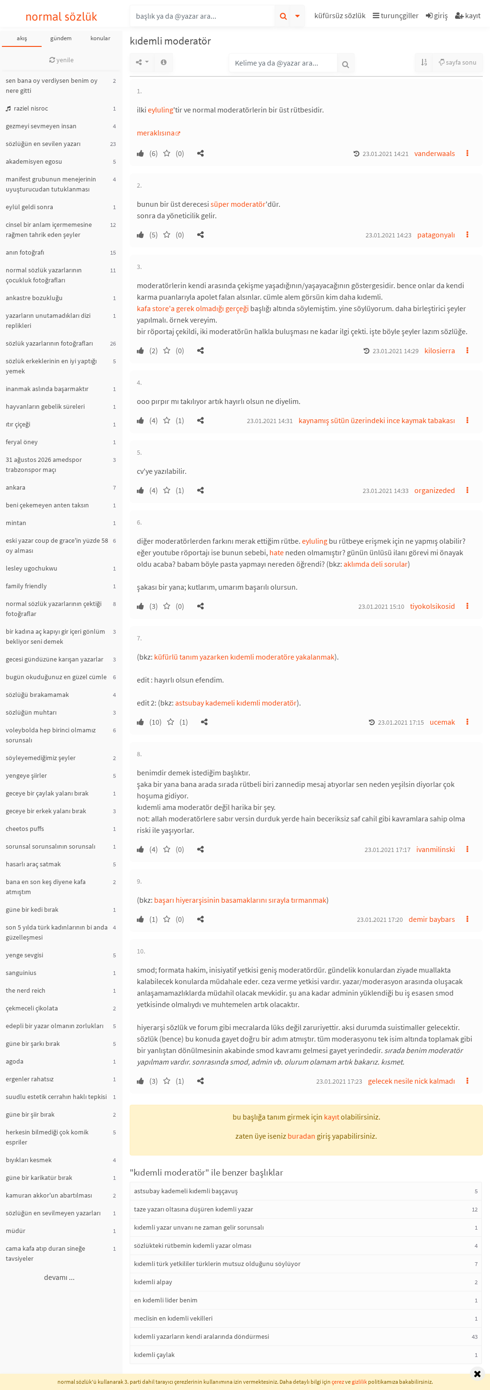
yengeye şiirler (26, 775)
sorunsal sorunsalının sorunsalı (50, 846)
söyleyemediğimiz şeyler (41, 757)
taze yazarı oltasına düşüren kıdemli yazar (193, 1209)
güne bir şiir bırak (30, 1114)
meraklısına (156, 132)
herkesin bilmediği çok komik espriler (47, 1137)
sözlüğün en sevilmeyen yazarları (53, 1213)
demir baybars (432, 919)
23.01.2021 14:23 (389, 235)
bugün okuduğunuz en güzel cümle (56, 677)
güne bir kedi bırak (32, 909)
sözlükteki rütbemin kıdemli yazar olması (192, 1245)
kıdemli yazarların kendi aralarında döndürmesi (201, 1336)
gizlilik (359, 1381)
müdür (15, 1230)
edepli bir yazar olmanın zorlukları (54, 1025)
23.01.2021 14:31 (270, 420)
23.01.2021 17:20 (380, 919)
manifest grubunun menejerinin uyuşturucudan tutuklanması (51, 184)
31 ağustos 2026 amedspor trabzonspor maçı (44, 464)
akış (22, 38)
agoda (14, 1061)
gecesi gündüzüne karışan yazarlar (54, 659)
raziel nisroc (30, 108)
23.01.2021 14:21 (386, 153)
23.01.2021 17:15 (401, 722)
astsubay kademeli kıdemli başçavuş (186, 1191)
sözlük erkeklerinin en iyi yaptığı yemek (51, 366)
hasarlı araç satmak (33, 864)
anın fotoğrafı (25, 252)
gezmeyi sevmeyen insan (41, 126)
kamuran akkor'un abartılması (49, 1195)
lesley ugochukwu (31, 568)
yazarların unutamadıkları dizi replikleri (48, 320)
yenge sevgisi (24, 955)
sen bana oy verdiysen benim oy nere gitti (52, 85)
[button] (341, 17)
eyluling (160, 109)
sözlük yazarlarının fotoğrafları (49, 343)
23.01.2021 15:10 (381, 606)
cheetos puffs (25, 828)
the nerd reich (25, 990)
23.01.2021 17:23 (339, 1081)
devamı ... (59, 1277)
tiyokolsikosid (432, 606)
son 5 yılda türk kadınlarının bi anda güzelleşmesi (57, 932)
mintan (16, 522)
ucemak (442, 722)
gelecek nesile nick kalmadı (411, 1081)
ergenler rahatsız (30, 1079)
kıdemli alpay (153, 1282)
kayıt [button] (331, 1116)
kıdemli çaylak (154, 1354)
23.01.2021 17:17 (388, 849)
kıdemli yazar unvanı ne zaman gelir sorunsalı (199, 1227)
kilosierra (439, 350)
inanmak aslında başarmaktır (47, 388)
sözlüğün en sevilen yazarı (43, 143)
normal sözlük (61, 16)
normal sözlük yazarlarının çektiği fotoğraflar (53, 608)
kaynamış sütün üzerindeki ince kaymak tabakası (377, 420)
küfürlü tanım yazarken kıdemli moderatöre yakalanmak (244, 656)
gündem (61, 38)
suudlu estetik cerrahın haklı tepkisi (56, 1096)
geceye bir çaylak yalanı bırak (47, 793)
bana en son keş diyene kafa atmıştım (46, 886)
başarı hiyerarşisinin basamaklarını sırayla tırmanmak (240, 900)
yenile (64, 60)
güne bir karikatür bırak (39, 1177)
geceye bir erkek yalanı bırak (46, 811)
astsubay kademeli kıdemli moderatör (236, 702)
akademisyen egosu (34, 161)
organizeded (434, 490)
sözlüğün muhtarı (31, 712)
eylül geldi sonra (29, 206)
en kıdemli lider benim (166, 1300)
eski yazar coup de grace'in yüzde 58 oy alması (57, 545)
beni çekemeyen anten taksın (47, 505)
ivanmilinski (435, 849)
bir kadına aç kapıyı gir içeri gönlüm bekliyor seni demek (55, 636)
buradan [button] (301, 1136)
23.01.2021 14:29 (396, 351)
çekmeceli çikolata (32, 1008)
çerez (338, 1381)
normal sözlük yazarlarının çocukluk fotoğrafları (44, 275)
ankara (15, 487)
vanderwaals (434, 153)
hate (276, 552)
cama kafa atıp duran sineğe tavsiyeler (45, 1253)
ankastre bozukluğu (34, 297)
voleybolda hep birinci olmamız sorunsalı (51, 735)
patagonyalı (436, 234)
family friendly (26, 586)
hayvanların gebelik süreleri (45, 406)
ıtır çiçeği (18, 424)
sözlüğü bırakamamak (37, 694)
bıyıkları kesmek (29, 1159)
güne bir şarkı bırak (33, 1043)
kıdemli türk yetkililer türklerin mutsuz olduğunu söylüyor (217, 1263)
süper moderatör (238, 204)
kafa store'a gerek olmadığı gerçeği (193, 308)
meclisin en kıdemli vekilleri (173, 1318)
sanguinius (21, 972)
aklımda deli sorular (376, 564)
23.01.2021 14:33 (386, 490)
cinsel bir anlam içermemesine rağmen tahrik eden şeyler (49, 229)
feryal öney (22, 441)
